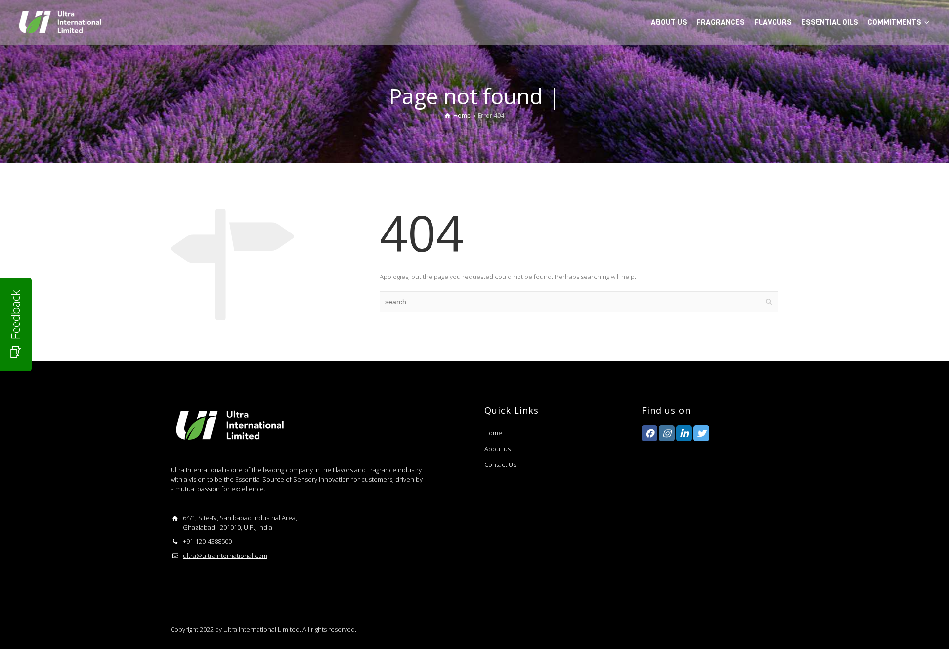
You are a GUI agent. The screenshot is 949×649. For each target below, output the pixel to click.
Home (493, 432)
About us (497, 448)
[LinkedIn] (684, 433)
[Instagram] (667, 433)
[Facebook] (649, 433)
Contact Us (500, 464)
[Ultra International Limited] (59, 21)
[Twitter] (701, 433)
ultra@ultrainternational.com (225, 555)
